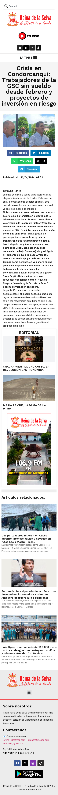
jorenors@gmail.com (13, 743)
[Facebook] (20, 47)
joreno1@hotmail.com (15, 740)
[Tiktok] (38, 47)
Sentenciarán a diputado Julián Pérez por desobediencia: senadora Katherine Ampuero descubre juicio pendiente (28, 594)
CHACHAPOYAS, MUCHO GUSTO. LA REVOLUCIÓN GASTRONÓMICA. (26, 368)
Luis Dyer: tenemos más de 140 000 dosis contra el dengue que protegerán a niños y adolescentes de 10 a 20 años (29, 650)
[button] (35, 57)
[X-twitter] (26, 47)
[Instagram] (32, 47)
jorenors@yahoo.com (40, 740)
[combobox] (29, 6)
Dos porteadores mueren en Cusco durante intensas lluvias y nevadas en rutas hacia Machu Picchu (26, 538)
